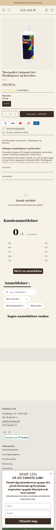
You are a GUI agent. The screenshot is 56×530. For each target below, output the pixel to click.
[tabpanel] (28, 318)
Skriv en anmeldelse (28, 271)
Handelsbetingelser (10, 450)
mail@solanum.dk (11, 421)
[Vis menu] (3, 10)
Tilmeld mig (28, 521)
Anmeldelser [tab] (17, 283)
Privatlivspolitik (9, 459)
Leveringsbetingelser (11, 454)
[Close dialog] (51, 474)
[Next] (52, 3)
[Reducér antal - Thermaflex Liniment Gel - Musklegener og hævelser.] (5, 114)
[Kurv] (52, 10)
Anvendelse (7, 176)
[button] (28, 243)
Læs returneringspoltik (15, 128)
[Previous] (3, 3)
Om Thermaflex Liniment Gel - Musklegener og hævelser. (21, 141)
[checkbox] (36, 306)
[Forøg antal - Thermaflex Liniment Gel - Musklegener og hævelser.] (15, 114)
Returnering (7, 464)
